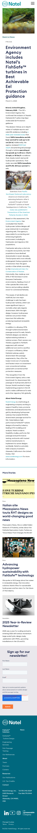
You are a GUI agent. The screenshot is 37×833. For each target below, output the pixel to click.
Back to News (8, 37)
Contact (5, 785)
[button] (32, 4)
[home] (11, 4)
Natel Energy (11, 402)
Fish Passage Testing (7, 749)
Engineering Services (7, 743)
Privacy (11, 824)
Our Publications (8, 777)
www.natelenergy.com (14, 456)
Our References (8, 755)
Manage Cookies (8, 822)
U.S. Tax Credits (8, 781)
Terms (4, 824)
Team (4, 762)
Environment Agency (13, 221)
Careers (5, 770)
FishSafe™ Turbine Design (8, 737)
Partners (5, 766)
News (22, 730)
